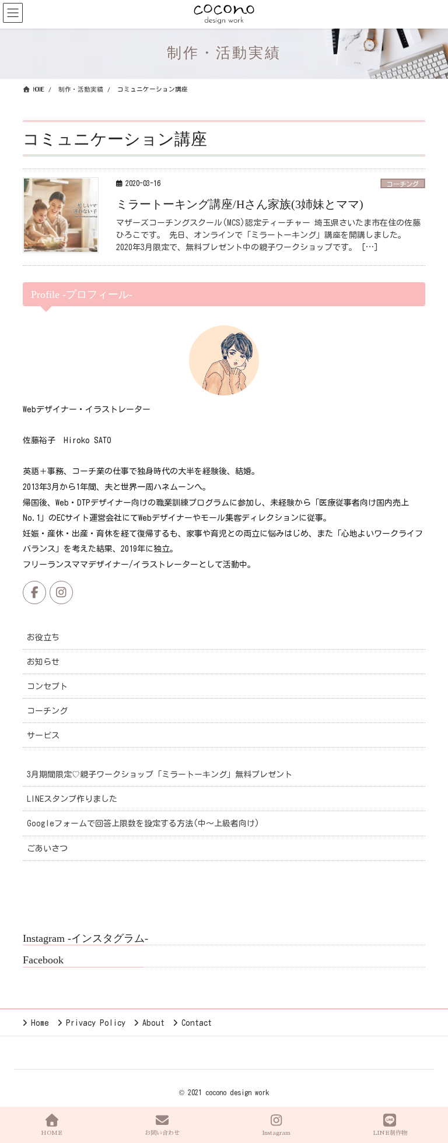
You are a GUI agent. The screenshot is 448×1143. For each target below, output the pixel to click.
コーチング (403, 184)
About (153, 1023)
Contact (196, 1023)
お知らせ (43, 662)
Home (40, 1023)
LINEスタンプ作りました (72, 799)
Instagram (276, 1133)
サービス (43, 735)
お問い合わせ (162, 1133)
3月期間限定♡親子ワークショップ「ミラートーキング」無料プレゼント (159, 774)
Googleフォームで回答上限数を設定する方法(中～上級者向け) (143, 823)
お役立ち (43, 637)
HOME (51, 1133)
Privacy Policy (95, 1023)
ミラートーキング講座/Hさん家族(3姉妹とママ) (239, 204)
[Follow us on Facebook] (34, 592)
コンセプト (47, 686)
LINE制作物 (390, 1133)
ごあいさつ (47, 848)
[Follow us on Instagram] (61, 592)
